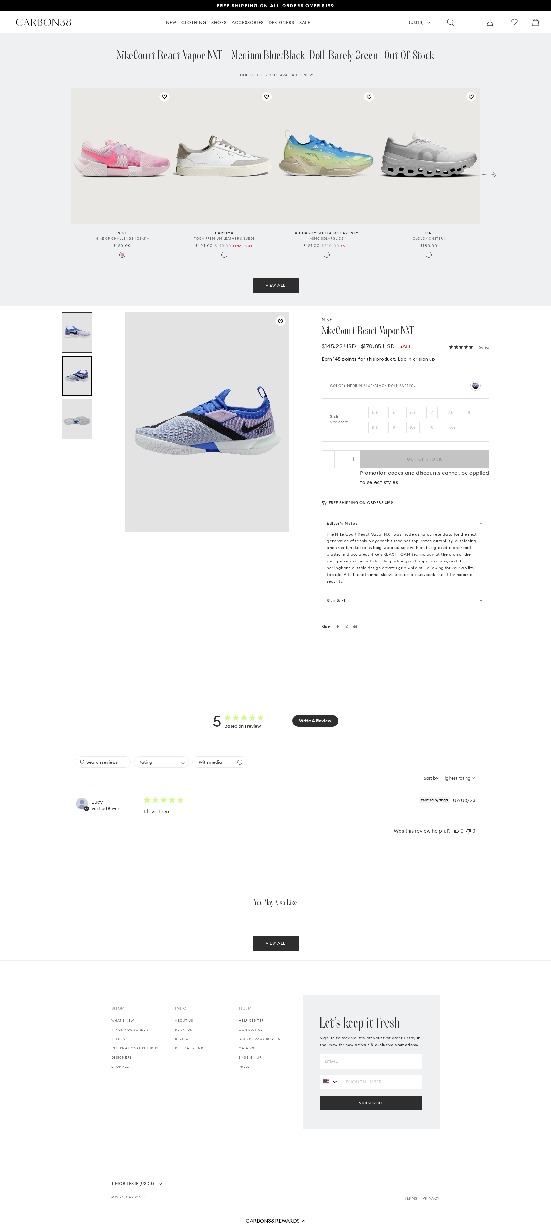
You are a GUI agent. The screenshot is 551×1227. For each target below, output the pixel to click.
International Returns (134, 1048)
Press (244, 1067)
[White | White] (429, 255)
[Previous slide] (63, 173)
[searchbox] (103, 762)
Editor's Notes (342, 523)
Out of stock (424, 459)
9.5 (413, 427)
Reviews (183, 1039)
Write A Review (315, 721)
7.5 (451, 412)
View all (276, 285)
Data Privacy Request (260, 1039)
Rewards (183, 1030)
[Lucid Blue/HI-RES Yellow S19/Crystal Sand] (327, 255)
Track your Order (129, 1030)
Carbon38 (136, 1197)
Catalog (247, 1048)
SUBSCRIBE (371, 1103)
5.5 (375, 412)
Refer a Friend (189, 1048)
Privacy (431, 1198)
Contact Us (250, 1030)
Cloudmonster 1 (429, 238)
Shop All (120, 1067)
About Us (184, 1020)
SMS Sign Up (250, 1057)
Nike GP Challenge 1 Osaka (122, 238)
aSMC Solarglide (326, 238)
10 (432, 427)
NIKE (327, 319)
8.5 (375, 427)
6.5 (413, 412)
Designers (121, 1057)
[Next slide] (488, 173)
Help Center (251, 1020)
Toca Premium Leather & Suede (224, 238)
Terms (411, 1198)
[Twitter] (346, 626)
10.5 (451, 427)
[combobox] (161, 762)
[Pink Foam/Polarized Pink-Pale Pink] (122, 255)
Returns (119, 1039)
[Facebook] (338, 626)
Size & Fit (337, 600)
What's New (122, 1020)
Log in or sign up (416, 359)
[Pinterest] (355, 626)
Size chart (339, 422)
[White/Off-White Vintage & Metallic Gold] (224, 255)
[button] (275, 1220)
